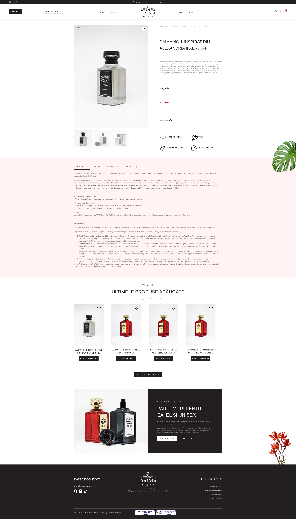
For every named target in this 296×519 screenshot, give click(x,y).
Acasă (102, 12)
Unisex (167, 26)
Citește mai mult (88, 358)
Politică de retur (217, 494)
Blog (191, 12)
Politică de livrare (216, 498)
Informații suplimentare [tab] (106, 166)
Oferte (181, 12)
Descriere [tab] (81, 166)
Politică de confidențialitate (213, 490)
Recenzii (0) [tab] (131, 166)
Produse (114, 12)
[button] (144, 29)
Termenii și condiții (216, 487)
